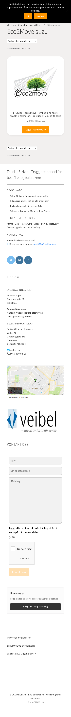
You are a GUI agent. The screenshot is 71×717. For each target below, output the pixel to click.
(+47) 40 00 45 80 (18, 353)
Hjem (13, 25)
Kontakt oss (19, 572)
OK (14, 537)
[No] (67, 11)
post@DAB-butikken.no (45, 244)
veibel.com (15, 350)
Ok (28, 16)
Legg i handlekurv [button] (35, 129)
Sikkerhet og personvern (21, 645)
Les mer (40, 16)
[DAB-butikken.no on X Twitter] (11, 260)
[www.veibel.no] (28, 260)
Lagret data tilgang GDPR (21, 653)
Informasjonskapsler (19, 637)
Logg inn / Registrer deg (35, 606)
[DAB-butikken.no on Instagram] (19, 260)
